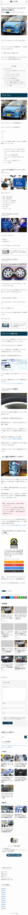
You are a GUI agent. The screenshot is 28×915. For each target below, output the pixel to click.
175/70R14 (3, 894)
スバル (8, 12)
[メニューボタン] (1, 1)
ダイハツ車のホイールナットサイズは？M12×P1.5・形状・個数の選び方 (18, 252)
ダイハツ (17, 745)
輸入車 (10, 747)
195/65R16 (3, 902)
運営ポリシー (4, 876)
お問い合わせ (4, 874)
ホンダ (6, 745)
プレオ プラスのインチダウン (13, 76)
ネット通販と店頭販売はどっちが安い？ (16, 82)
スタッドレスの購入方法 (10, 78)
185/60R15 (3, 896)
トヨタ (2, 745)
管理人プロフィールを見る (14, 855)
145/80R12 (3, 888)
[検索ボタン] (26, 1)
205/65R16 (3, 906)
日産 (9, 745)
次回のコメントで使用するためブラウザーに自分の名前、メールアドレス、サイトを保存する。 (14, 718)
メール (5, 708)
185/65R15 (3, 898)
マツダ (24, 745)
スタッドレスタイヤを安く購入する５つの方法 (14, 525)
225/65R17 (3, 908)
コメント (5, 686)
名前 (4, 703)
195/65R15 (3, 900)
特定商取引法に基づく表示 (7, 879)
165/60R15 (3, 892)
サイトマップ (4, 871)
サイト (4, 713)
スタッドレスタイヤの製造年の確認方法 (12, 439)
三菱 (2, 747)
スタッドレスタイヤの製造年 (13, 80)
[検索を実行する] (25, 737)
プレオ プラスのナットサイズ (13, 74)
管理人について (4, 873)
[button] (3, 597)
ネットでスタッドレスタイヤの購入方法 (13, 383)
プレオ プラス (7, 68)
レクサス (6, 747)
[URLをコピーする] (25, 597)
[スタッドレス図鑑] (14, 1)
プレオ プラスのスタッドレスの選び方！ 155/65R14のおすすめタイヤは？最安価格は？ (17, 325)
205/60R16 (3, 904)
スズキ (12, 745)
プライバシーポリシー (6, 878)
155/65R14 (3, 890)
